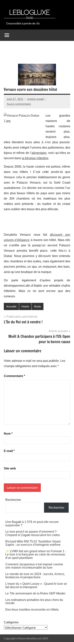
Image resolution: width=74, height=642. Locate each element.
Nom (8, 433)
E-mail (9, 451)
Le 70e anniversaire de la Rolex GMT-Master (35, 593)
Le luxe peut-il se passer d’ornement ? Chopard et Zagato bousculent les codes (32, 533)
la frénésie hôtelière (35, 158)
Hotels (25, 306)
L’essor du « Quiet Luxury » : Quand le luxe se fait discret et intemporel (36, 585)
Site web (10, 468)
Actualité (11, 306)
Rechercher (13, 499)
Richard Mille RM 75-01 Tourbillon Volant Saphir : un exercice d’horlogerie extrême (33, 543)
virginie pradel (35, 98)
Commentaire (14, 376)
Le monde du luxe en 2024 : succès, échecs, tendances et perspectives (35, 575)
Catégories (11, 622)
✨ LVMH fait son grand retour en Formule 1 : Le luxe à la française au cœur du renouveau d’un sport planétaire (35, 554)
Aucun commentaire (19, 103)
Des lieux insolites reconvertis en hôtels (32, 609)
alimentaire (38, 152)
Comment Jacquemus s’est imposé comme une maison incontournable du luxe (34, 566)
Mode (37, 306)
